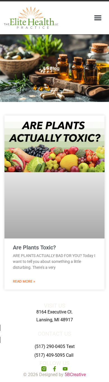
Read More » (24, 281)
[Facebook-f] (54, 368)
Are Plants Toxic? (34, 247)
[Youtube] (65, 368)
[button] (98, 18)
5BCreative (75, 374)
